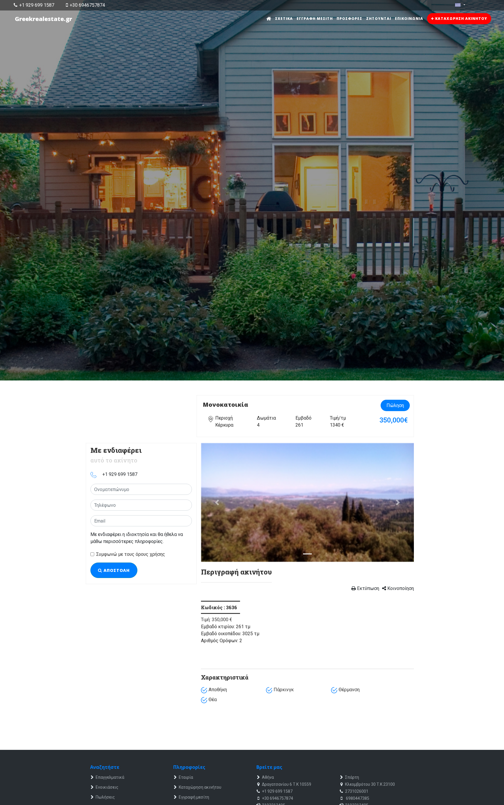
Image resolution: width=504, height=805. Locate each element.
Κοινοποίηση (400, 588)
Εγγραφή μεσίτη (315, 18)
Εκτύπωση (367, 588)
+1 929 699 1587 (36, 5)
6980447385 (357, 798)
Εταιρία (186, 777)
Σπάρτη (352, 777)
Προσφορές (349, 18)
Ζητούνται (378, 18)
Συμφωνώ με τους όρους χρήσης (130, 554)
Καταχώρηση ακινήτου (460, 18)
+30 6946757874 (87, 5)
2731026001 (356, 791)
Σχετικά (284, 18)
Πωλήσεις (105, 797)
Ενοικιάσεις (107, 787)
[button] (217, 502)
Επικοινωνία (409, 18)
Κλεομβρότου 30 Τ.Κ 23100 (370, 784)
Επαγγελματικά (110, 777)
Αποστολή (116, 570)
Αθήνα (268, 777)
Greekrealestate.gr (43, 19)
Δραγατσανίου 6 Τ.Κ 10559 (286, 784)
